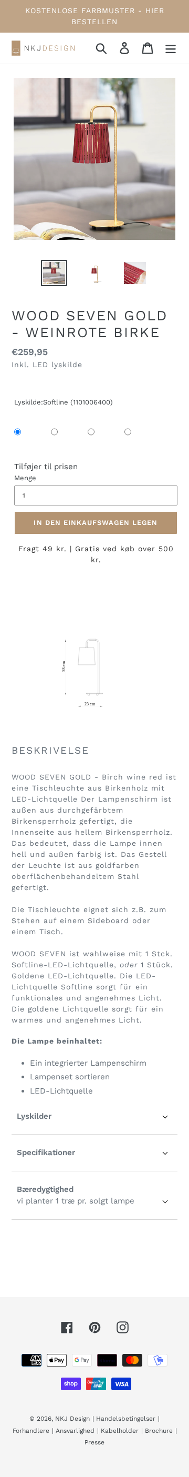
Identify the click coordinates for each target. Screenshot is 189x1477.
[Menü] (170, 47)
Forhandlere (31, 1430)
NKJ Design (72, 1418)
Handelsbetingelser (125, 1418)
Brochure (159, 1430)
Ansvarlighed (75, 1430)
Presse (94, 1442)
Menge (25, 478)
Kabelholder (120, 1430)
